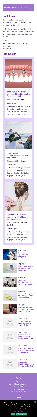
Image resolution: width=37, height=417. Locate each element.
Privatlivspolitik (21, 414)
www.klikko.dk (20, 392)
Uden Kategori (12, 103)
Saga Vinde (25, 161)
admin (23, 99)
